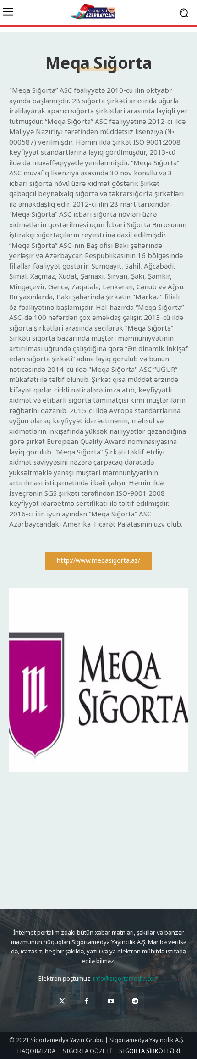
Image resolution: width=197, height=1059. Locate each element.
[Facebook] (86, 1001)
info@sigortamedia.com (126, 978)
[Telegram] (135, 1001)
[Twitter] (62, 1001)
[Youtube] (111, 1001)
